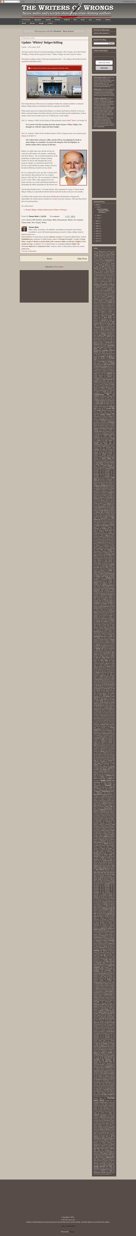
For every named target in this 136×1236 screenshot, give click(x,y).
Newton (95, 877)
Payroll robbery (98, 934)
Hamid (106, 620)
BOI (106, 341)
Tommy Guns (111, 1109)
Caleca (95, 373)
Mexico (111, 829)
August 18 (110, 305)
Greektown (112, 608)
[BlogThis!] (68, 217)
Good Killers (109, 602)
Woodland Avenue (107, 1162)
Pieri (111, 946)
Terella (95, 1077)
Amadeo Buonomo (108, 278)
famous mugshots (99, 531)
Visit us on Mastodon (68, 1226)
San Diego (102, 1018)
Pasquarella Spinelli (106, 926)
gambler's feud (99, 578)
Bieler (109, 330)
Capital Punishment (107, 379)
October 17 (98, 898)
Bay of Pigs (107, 323)
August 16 (96, 305)
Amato (95, 280)
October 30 (98, 903)
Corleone (98, 440)
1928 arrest (102, 254)
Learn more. (101, 126)
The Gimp (102, 1085)
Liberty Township (98, 754)
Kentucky (107, 729)
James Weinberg (103, 664)
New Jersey (102, 868)
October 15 (112, 897)
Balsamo (96, 312)
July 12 (95, 712)
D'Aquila (104, 453)
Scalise (107, 1022)
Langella (103, 741)
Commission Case (108, 434)
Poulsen (98, 20)
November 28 (97, 891)
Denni (111, 482)
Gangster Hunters (107, 582)
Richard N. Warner (110, 985)
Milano (106, 835)
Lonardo (110, 762)
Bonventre (103, 345)
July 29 (103, 715)
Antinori (102, 289)
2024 (97, 221)
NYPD (110, 894)
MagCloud (104, 787)
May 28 (95, 817)
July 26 (113, 714)
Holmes (104, 636)
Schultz (101, 1027)
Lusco (100, 774)
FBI (33, 220)
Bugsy (105, 366)
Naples (102, 857)
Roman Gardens (108, 995)
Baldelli (95, 311)
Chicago (112, 406)
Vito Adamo (110, 1138)
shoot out (98, 1043)
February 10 (97, 537)
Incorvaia (112, 644)
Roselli (95, 1000)
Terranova (112, 1077)
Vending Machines (104, 1132)
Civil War (103, 420)
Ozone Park (102, 913)
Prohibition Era (108, 967)
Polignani (98, 953)
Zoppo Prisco (111, 1172)
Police (107, 952)
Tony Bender (99, 1111)
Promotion (110, 968)
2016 (97, 241)
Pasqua (105, 925)
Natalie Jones (97, 860)
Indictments (96, 647)
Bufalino (105, 363)
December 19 (97, 470)
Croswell (110, 449)
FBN (112, 536)
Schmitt (107, 20)
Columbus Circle (109, 431)
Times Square (104, 1103)
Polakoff (102, 952)
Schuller (96, 1027)
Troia (111, 1117)
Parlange (104, 923)
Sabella (111, 1007)
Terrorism (105, 1079)
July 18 (106, 712)
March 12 (112, 794)
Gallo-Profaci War (110, 573)
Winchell (111, 1159)
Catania (110, 396)
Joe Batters (110, 687)
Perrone (101, 938)
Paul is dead (97, 931)
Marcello (105, 794)
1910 (113, 251)
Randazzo (110, 974)
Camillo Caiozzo (98, 376)
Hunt (75, 20)
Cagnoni (105, 370)
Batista (101, 321)
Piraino (97, 949)
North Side (112, 882)
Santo (95, 1021)
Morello (106, 844)
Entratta (104, 522)
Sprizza (113, 1054)
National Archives (107, 860)
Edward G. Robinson (99, 513)
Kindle (103, 732)
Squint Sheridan (99, 1055)
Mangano (97, 791)
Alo (100, 277)
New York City (108, 873)
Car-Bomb (96, 382)
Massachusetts (62, 220)
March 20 (103, 797)
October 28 (104, 901)
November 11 (99, 883)
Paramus (102, 921)
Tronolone (103, 1118)
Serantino (96, 1039)
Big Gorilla (110, 332)
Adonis (100, 265)
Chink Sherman (105, 413)
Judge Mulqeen (111, 709)
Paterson (103, 928)
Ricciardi (112, 983)
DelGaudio (109, 479)
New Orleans (100, 869)
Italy (97, 657)
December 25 (108, 473)
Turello (97, 1121)
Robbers (112, 986)
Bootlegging (105, 350)
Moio (107, 839)
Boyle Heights (106, 353)
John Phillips (111, 699)
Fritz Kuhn (103, 569)
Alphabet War (97, 278)
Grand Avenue (104, 605)
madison (110, 777)
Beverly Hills (103, 330)
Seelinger (98, 1033)
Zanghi (95, 1171)
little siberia (107, 759)
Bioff (100, 335)
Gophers (104, 603)
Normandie (107, 880)
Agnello (106, 265)
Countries (105, 444)
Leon (113, 751)
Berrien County (105, 329)
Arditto (103, 296)
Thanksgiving (106, 1080)
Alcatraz (106, 272)
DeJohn (102, 479)
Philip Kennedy (102, 943)
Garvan (111, 584)
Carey (106, 384)
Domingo (96, 498)
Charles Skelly (99, 402)
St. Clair (98, 1057)
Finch (106, 548)
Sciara (113, 1027)
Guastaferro (97, 614)
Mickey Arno (99, 833)
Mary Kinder (97, 808)
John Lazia (104, 697)
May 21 (99, 815)
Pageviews (110, 913)
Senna (111, 1033)
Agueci (97, 266)
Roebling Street (108, 994)
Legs (101, 750)
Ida (96, 642)
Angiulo (97, 287)
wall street (96, 1141)
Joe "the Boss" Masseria (108, 684)
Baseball (103, 320)
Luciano (104, 769)
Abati (102, 260)
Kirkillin (95, 733)
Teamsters (112, 1073)
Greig (101, 612)
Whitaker (96, 1153)
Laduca (111, 736)
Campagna (96, 378)
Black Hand (107, 335)
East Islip (106, 507)
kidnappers (110, 730)
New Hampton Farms (105, 866)
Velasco (96, 1132)
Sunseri (113, 1067)
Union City (98, 1123)
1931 (97, 256)
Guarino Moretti (109, 612)
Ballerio (110, 311)
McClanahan (109, 821)
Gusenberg (96, 618)
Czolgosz (110, 452)
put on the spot (102, 973)
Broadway (109, 356)
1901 (104, 251)
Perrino (95, 938)
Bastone (96, 321)
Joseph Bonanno (98, 705)
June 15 (102, 718)
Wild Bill (104, 1154)
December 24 (97, 473)
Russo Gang (109, 1006)
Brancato (98, 354)
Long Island (97, 763)
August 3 (110, 306)
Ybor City (96, 1169)
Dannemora (96, 459)
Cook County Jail (98, 438)
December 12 (103, 467)
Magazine (96, 787)
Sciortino (98, 1028)
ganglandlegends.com (99, 581)
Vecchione (110, 1130)
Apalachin (109, 289)
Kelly (95, 727)
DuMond (67, 20)
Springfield (96, 1054)
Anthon (95, 289)
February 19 (109, 539)
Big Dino (103, 332)
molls (111, 839)
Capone (96, 381)
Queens (96, 974)
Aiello (103, 266)
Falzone (100, 530)
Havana (107, 629)
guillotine (96, 615)
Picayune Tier (111, 944)
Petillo (113, 938)
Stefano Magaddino (107, 1063)
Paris (113, 921)
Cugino (106, 450)
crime (103, 449)
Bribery (110, 354)
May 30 (113, 817)
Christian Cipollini (105, 414)
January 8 (105, 672)
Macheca (109, 775)
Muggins (110, 848)
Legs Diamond (109, 750)
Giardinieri (96, 596)
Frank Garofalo (98, 560)
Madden (103, 777)
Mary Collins (109, 806)
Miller (97, 836)
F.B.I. (111, 528)
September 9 (108, 1037)
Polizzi (104, 953)
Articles (100, 300)
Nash (111, 859)
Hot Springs (97, 638)
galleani (96, 573)
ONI (99, 909)
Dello (103, 480)
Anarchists (105, 284)
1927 (111, 253)
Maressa (96, 800)
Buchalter (110, 361)
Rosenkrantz (108, 1001)
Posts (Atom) (58, 267)
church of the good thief (100, 417)
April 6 (106, 295)
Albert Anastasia (110, 271)
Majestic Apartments (105, 790)
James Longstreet (105, 663)
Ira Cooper (107, 651)
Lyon (90, 20)
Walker (111, 1139)
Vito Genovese (97, 1139)
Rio (107, 986)
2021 (97, 228)
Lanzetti (103, 742)
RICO (102, 986)
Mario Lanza (97, 803)
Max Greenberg (105, 812)
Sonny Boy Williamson (100, 1049)
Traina (104, 1114)
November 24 (97, 889)
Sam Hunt (96, 1016)
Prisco (111, 964)
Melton (97, 826)
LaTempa (101, 745)
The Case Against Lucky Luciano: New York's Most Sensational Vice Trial (104, 1084)
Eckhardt (96, 510)
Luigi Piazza (104, 772)
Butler (104, 369)
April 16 (108, 292)
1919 (96, 253)
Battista (107, 321)
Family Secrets (109, 530)
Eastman (106, 509)
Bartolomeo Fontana (107, 318)
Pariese (108, 921)
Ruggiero (110, 1004)
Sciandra (107, 1027)
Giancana (103, 594)
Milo (101, 836)
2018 (97, 236)
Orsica (95, 910)
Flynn (106, 552)
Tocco (111, 1105)
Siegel (102, 1045)
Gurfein (110, 617)
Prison (95, 965)
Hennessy (97, 632)
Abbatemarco (109, 260)
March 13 (97, 796)
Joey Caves (97, 691)
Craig (98, 446)
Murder (70, 220)
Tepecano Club (109, 1076)
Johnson (101, 703)
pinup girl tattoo (111, 947)
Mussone (103, 856)
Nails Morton (111, 856)
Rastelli (95, 976)
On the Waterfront (103, 907)
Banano (110, 312)
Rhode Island (99, 983)
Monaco (96, 841)
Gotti (111, 603)
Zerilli (110, 1171)
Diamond (105, 486)
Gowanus (96, 605)
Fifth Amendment (98, 548)
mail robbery (108, 788)
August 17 (103, 305)
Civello (97, 420)
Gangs (110, 581)
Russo (101, 1006)
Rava (111, 976)
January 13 (97, 667)
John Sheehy (99, 700)
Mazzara (106, 820)
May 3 (107, 817)
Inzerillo (95, 651)
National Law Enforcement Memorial (103, 862)
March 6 (110, 799)
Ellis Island (103, 519)
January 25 (101, 669)
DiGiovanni (96, 494)
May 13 (97, 814)
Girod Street (97, 599)
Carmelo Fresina (104, 387)
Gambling (109, 578)
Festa (106, 546)
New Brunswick (106, 865)
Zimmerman (97, 1172)
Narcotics (96, 859)
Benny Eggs (109, 327)
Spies (111, 1051)
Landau (96, 739)
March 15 (104, 796)
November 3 (108, 891)
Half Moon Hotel (99, 620)
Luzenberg (106, 774)
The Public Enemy (98, 1091)
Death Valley (97, 465)
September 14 (97, 1036)
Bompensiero (109, 342)
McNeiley (108, 824)
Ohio (107, 906)
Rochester (96, 992)
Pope (111, 955)
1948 (111, 256)
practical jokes (104, 958)
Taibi (102, 1070)
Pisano (104, 949)
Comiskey (104, 432)
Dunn (99, 504)
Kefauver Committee (107, 726)
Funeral (110, 569)
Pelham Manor (108, 934)
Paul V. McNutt (109, 932)
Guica (111, 614)
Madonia (110, 778)
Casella (97, 391)
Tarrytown (112, 1072)
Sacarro (96, 1009)
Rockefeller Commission (107, 992)
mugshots (102, 849)
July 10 (111, 711)
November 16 (108, 886)
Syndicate (110, 1069)
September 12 (108, 1034)
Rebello (110, 980)
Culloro (111, 450)
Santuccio (109, 1021)
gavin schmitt (97, 587)
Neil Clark (110, 863)
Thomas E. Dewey (108, 1096)
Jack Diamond (104, 658)
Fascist (95, 534)
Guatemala (104, 614)
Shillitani (103, 1042)
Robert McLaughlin (110, 989)
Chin (111, 411)
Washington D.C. (98, 1144)
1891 (99, 251)
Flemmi (104, 551)
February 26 (97, 543)
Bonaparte (105, 344)
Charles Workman (110, 402)
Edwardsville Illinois (110, 515)
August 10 (103, 303)
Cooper (106, 438)
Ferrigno (101, 546)
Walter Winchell (105, 1141)
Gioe (95, 597)
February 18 (101, 539)
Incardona (105, 644)
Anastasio (105, 286)
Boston (29, 220)
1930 (113, 254)
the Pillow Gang (108, 1089)
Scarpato (110, 1024)
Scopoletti (110, 1028)
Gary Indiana (97, 585)
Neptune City (97, 865)
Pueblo (104, 971)
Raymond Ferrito (98, 979)
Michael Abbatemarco (109, 832)
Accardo (108, 262)
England (112, 521)
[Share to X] (70, 217)
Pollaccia (110, 953)
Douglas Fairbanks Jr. (99, 503)
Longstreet (106, 763)
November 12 (108, 883)
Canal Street (105, 378)
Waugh (41, 23)
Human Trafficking (104, 641)
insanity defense (108, 650)
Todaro (95, 1106)
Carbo (95, 384)
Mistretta (102, 839)
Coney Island (108, 435)
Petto (104, 940)
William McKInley (99, 1156)
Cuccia (100, 450)
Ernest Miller (97, 524)
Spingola (110, 1052)
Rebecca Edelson (99, 980)
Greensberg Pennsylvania (100, 611)
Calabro (97, 372)
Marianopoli (103, 800)
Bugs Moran (99, 366)
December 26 (98, 474)
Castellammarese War (101, 394)
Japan (111, 672)
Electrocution (104, 518)
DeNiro (106, 482)
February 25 (110, 542)
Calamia (104, 372)
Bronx (95, 358)
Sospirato (110, 1049)
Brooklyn (112, 358)
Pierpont (96, 947)
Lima (113, 756)
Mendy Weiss (106, 827)
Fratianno (112, 564)
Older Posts (82, 258)
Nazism (95, 863)
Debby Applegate (107, 465)
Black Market (101, 336)
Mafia (55, 220)
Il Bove (101, 642)
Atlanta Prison (102, 302)
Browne (104, 360)
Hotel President (108, 638)
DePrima (103, 483)
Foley (111, 552)
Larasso (110, 742)
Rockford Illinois (98, 994)
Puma (95, 973)
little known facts (98, 759)
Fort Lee (102, 555)
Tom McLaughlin (104, 1108)
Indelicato (97, 645)
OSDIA (101, 910)
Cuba (95, 450)
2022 (97, 226)
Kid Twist (103, 730)
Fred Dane (96, 567)
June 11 (111, 717)
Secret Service (111, 1031)
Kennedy (103, 727)
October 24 (110, 900)
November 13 (97, 885)
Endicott (106, 521)
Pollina (95, 955)
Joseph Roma (99, 706)
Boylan (110, 351)
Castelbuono (97, 393)
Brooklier (103, 358)
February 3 (104, 543)
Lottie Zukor (106, 764)
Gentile (101, 591)
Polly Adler (103, 955)
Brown (98, 360)
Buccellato (102, 361)
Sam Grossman (108, 1015)
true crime (106, 1120)
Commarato (112, 432)
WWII (110, 1166)
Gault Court (110, 585)
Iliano (113, 642)
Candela (112, 378)
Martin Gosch (97, 805)
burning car (112, 367)
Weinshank (96, 1147)
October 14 (103, 897)
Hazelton (39, 220)
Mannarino (99, 793)
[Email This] (66, 217)
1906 (109, 251)
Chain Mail (109, 397)
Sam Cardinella (98, 1015)
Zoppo (104, 1172)
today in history (103, 1106)
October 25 (96, 901)
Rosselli (104, 1003)
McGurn (96, 824)
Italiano (113, 655)
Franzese (105, 564)
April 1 (101, 290)
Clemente (104, 422)
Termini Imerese (103, 1077)
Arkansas (96, 297)
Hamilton (112, 620)
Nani (97, 857)
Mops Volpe (98, 844)
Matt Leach (96, 812)
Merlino (113, 827)
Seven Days (104, 1039)
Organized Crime (107, 909)
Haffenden (112, 618)
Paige (95, 915)
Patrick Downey (98, 930)
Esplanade (105, 524)
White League (103, 1153)
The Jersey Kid (99, 1086)
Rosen (111, 1000)
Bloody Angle (97, 339)
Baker (105, 309)
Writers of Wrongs (108, 1165)
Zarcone (103, 1171)
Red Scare (107, 982)
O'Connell (103, 895)
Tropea (111, 1118)
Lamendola (110, 738)
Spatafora (104, 1051)
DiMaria (111, 494)
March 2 (97, 797)
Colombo (96, 428)
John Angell (106, 691)
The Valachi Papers (100, 1092)
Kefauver (98, 726)
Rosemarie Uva (103, 1000)
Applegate (37, 20)
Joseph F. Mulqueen (110, 705)
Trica (106, 1117)
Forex (100, 554)
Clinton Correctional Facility (102, 423)
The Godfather (111, 1085)
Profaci (110, 966)
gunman (96, 617)
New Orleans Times (108, 871)
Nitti (111, 879)
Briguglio (102, 356)
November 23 (108, 888)
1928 (95, 254)
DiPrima (105, 495)
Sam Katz (103, 1016)
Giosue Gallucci (109, 597)
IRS (100, 653)
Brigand (96, 356)
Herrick (111, 632)
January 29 (96, 670)
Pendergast (103, 935)
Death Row (110, 464)
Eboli (111, 509)
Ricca (106, 983)
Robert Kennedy (99, 989)
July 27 (97, 715)
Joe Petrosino (97, 688)
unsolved (107, 1126)
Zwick (102, 1174)
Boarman (110, 339)
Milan (101, 835)
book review (100, 347)
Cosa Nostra (108, 440)
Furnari (95, 570)
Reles (113, 982)
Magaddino (108, 785)
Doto (111, 501)
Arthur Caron (104, 299)
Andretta (112, 286)
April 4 (101, 295)
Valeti (113, 1129)
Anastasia (98, 286)
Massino (96, 811)
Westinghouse (108, 1150)
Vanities (103, 1130)
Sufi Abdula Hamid (98, 1067)
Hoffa (111, 634)
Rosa (103, 998)
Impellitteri (98, 644)
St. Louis (96, 1058)
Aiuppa (109, 266)
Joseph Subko (97, 708)
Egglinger (106, 516)
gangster (96, 582)
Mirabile (111, 838)
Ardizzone (110, 296)
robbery (98, 988)
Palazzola (101, 915)
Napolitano (110, 857)
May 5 (102, 818)
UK (107, 1121)
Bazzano (110, 324)
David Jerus (112, 461)
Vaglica (95, 1129)
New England (78, 220)
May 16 (103, 814)
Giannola (110, 594)
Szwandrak (96, 1070)
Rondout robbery (105, 997)
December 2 (108, 470)
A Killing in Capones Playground (106, 259)
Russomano (97, 1007)
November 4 (97, 892)
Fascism (110, 533)
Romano (96, 997)
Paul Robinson (99, 932)
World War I (103, 1163)
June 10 (104, 717)
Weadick (103, 1145)
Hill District (98, 634)
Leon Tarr (98, 753)
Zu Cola (97, 1174)
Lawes (113, 745)
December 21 (97, 471)
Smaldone (112, 1046)
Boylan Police (97, 353)
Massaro (96, 809)
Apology (96, 290)
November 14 (108, 885)
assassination (108, 300)
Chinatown (96, 413)
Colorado (96, 429)
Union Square (106, 1123)
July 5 (98, 717)
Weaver (110, 1145)
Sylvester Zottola (100, 1069)
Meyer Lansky (105, 830)
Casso (110, 391)
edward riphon (99, 515)
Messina (98, 829)
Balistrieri (103, 311)
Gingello (111, 596)
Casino (104, 391)
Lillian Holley (107, 756)
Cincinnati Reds (111, 419)
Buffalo (112, 363)
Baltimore (103, 312)
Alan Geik (104, 269)
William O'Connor (99, 1157)
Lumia (111, 772)
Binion (95, 335)
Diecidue (110, 489)
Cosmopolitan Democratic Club (103, 441)
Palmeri (102, 918)
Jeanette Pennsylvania (100, 675)
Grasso (95, 606)
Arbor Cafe (96, 296)
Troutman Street (98, 1120)
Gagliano (102, 570)
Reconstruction (98, 982)
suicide (107, 1067)
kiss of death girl (103, 733)
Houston (96, 639)
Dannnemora (105, 459)
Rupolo (95, 1006)
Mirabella (105, 838)
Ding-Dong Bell (97, 495)
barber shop (97, 317)
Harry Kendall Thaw (104, 626)
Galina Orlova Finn (108, 572)
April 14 (97, 292)
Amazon (110, 280)
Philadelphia (111, 940)
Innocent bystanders (109, 648)
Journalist (102, 709)
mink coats (98, 838)
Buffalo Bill (99, 364)
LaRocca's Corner (105, 744)
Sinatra (108, 1045)
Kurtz (111, 735)
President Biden (107, 959)
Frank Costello (109, 558)
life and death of (98, 756)
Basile (110, 320)
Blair (111, 338)
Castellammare (108, 393)
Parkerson (96, 923)
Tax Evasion (103, 1073)
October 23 (101, 900)
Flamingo (109, 549)
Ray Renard (110, 977)
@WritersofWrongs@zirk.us (102, 33)
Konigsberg (98, 735)
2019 (97, 233)
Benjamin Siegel (100, 327)
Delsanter (110, 480)
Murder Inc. (105, 853)
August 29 (103, 306)
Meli (114, 824)
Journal (96, 709)
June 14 (96, 718)
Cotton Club (107, 443)
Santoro (102, 1021)
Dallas (110, 453)
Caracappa (103, 382)
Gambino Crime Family (102, 576)
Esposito (112, 524)
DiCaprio (112, 488)
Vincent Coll (104, 1135)
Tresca (101, 1117)
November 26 (108, 889)
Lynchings (101, 775)
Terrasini (98, 1079)
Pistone (110, 949)
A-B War (97, 260)
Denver (96, 483)
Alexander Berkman (99, 274)
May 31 (97, 818)
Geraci (97, 593)
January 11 (101, 666)
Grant (111, 605)
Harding (98, 621)
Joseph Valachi (108, 708)
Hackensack (104, 618)
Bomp (101, 342)
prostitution (96, 970)
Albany (95, 271)
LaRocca (96, 744)
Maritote (104, 803)
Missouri (96, 839)
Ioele (101, 651)
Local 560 (102, 760)
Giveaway (96, 602)
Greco (105, 608)
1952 (95, 257)
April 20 (99, 293)
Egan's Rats (99, 516)
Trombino (96, 1118)
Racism (103, 974)
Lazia (111, 747)
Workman (96, 1163)
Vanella (97, 1130)
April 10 (107, 290)
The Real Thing (109, 1091)
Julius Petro (98, 711)
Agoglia (113, 265)
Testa (111, 1079)
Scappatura (98, 1024)
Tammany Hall (97, 1072)
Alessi (111, 272)
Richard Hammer (99, 985)
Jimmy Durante (97, 682)
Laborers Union (102, 736)
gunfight (111, 615)
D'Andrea (96, 453)
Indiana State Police (108, 645)
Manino (113, 791)
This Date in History (107, 1094)
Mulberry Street (111, 849)
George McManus (110, 591)
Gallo (101, 573)
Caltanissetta (109, 375)
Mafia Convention (107, 782)
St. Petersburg (106, 1058)
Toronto (102, 1112)
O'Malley (110, 895)
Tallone (107, 1070)
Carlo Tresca (105, 385)
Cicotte (95, 419)
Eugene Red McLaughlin (102, 525)
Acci (114, 262)
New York (97, 873)
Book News (111, 345)
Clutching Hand (104, 425)
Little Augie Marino (100, 757)
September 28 (108, 1036)
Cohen (107, 426)
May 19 (108, 814)
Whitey (44, 222)
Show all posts (68, 31)
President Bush (98, 961)
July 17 (101, 712)
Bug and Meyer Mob (109, 364)
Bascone (96, 320)
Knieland (112, 733)
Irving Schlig (106, 653)
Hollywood (97, 636)
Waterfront (106, 1144)
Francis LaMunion (108, 557)
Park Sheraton (100, 922)
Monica (111, 841)
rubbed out (103, 1004)
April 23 (105, 293)
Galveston (105, 575)
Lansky (110, 741)
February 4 (112, 543)
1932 (102, 256)
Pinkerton (102, 947)
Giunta (111, 599)
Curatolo (96, 452)
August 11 (110, 303)
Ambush (96, 281)
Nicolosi (106, 879)
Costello (96, 443)
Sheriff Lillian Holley (100, 1040)
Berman (96, 329)
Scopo (103, 1028)
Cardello (101, 384)
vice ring (106, 1133)
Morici (113, 844)
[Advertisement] (54, 286)
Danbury (96, 455)
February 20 (105, 540)
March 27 (96, 799)
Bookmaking (109, 347)
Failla (95, 530)
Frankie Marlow (97, 563)
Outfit (111, 910)
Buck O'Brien (97, 363)
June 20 (99, 720)
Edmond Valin (99, 512)
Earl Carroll (101, 506)
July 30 (109, 715)
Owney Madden (103, 912)
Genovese (97, 590)
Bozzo (113, 353)
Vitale (103, 1138)
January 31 (112, 670)
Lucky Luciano (103, 771)
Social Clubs (98, 1048)
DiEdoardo (96, 491)
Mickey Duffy (107, 833)
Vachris (111, 1127)
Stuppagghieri (109, 1066)
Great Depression (104, 606)
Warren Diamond (107, 1142)
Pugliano (110, 971)
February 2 (96, 540)
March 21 (110, 797)
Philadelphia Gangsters (102, 941)
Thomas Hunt (26, 222)
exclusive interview (106, 527)
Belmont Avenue (110, 326)
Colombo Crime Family (107, 428)
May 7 (113, 818)
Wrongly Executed (99, 1166)
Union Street (109, 1124)
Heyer (103, 633)
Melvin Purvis (104, 826)
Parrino (111, 923)
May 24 (105, 815)
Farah (110, 531)
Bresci (104, 354)
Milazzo (113, 835)
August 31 (96, 308)
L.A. (95, 736)
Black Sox (109, 336)
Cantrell (97, 379)
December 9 (97, 477)
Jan (98, 218)
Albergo (101, 271)
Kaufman (112, 724)
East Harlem (98, 507)
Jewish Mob (106, 679)
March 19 (112, 796)
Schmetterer (109, 1025)
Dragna (108, 503)
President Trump (100, 962)
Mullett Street (99, 851)
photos (95, 944)
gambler (113, 576)
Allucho (95, 277)
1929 (108, 254)
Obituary (96, 897)
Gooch (102, 602)
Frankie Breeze (108, 561)
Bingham (110, 333)
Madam (95, 777)
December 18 (109, 468)
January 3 (104, 670)
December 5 (97, 476)
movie (103, 848)
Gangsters (96, 584)
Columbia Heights (107, 429)
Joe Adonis (98, 685)
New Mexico (112, 868)
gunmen (103, 617)
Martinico (96, 806)
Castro (104, 396)
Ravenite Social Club (99, 977)
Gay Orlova (106, 587)
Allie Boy (110, 275)
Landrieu (96, 741)
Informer (98, 648)
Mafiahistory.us (97, 785)
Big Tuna (96, 333)
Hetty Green (97, 633)
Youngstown (103, 1169)
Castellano (96, 396)
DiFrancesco (105, 491)
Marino (104, 802)
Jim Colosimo (109, 681)
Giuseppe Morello (108, 600)
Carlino (97, 385)
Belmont (102, 326)
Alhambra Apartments (101, 275)
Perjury (111, 937)
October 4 (105, 903)
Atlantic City (111, 302)
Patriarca (110, 928)
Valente (107, 1129)
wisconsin (106, 1160)
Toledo (95, 1108)
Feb (98, 215)
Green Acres (99, 609)
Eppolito (111, 522)
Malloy (113, 790)
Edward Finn (109, 512)
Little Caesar (110, 757)
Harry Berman (97, 624)
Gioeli (100, 597)
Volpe (105, 1139)
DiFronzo (112, 491)
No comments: (55, 216)
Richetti (97, 986)
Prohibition (97, 967)
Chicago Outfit (110, 408)
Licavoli (111, 754)
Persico (107, 938)
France (110, 555)
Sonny (104, 1048)
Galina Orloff (97, 572)
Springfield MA (105, 1054)
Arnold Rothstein (105, 297)
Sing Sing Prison (102, 1046)
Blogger (72, 1231)
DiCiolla (104, 489)
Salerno (108, 1010)
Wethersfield (110, 1151)
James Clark (104, 661)
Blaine (106, 338)
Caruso (110, 388)
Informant (104, 647)
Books (95, 348)
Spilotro (96, 1052)
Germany (96, 594)
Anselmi (111, 287)
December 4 (108, 474)
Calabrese (112, 370)
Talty (112, 1070)
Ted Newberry (99, 1075)
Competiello (96, 435)
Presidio (110, 962)
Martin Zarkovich (108, 805)
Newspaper (110, 876)
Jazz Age (109, 673)
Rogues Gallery (98, 995)
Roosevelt (97, 998)
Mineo (113, 836)
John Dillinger (106, 696)
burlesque (103, 367)
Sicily (97, 1045)
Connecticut (97, 437)
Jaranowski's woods (99, 673)
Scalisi (113, 1022)
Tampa (105, 1072)
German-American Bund (107, 593)
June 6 (111, 721)
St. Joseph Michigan (107, 1057)
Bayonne (102, 324)
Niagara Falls (102, 877)
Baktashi (111, 309)
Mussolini (96, 856)
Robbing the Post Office (108, 988)
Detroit (103, 485)
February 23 (100, 542)
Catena (95, 397)
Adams (97, 263)
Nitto (95, 880)
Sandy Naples (108, 1019)
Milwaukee (106, 836)
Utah (105, 1127)
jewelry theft (98, 679)
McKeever (101, 824)
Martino (102, 806)
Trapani (110, 1114)
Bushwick (98, 369)
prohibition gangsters (99, 968)
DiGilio (104, 492)
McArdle (113, 820)
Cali (102, 373)
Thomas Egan (98, 1098)
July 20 (95, 714)
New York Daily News (99, 874)
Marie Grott (98, 802)
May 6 (107, 818)
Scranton (103, 1030)
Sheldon (111, 1039)
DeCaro (95, 467)
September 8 (97, 1037)
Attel (97, 303)
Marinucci (110, 802)
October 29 (112, 901)
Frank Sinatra (97, 561)
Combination (97, 432)
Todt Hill (111, 1106)
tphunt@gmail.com (27, 234)
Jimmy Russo (106, 682)
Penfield (111, 935)
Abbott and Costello (99, 262)
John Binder (102, 694)
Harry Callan (106, 624)
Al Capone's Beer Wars (108, 268)
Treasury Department (100, 1115)
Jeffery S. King (104, 676)
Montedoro (106, 842)
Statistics (96, 1063)
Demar (101, 482)
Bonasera (112, 344)
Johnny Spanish (104, 702)
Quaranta (110, 973)
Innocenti (98, 650)
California (109, 373)
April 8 (111, 295)
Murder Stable (108, 854)
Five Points (99, 549)
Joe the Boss (106, 688)
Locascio (110, 760)
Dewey (98, 486)
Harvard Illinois (99, 629)
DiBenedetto (105, 488)
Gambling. (96, 579)
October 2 (105, 898)
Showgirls (112, 1043)
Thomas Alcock (97, 1096)
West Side (96, 1148)
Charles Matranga (110, 400)
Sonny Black (111, 1048)
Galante (110, 570)
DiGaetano (98, 492)
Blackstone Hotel (98, 338)
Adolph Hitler (105, 263)
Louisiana (112, 766)
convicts (110, 437)
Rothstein (96, 1004)
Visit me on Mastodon (28, 251)
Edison (113, 510)
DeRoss (110, 483)
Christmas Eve (97, 416)
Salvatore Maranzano (106, 1013)
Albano (111, 269)
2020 (97, 231)
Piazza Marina (102, 944)
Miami (113, 830)
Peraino (105, 937)
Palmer (107, 916)
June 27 (98, 721)
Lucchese (96, 769)
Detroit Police (111, 485)
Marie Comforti (111, 800)
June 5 (104, 721)
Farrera (104, 533)
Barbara (110, 315)
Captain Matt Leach (107, 381)
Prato (111, 958)
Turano (113, 1120)
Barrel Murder (108, 317)
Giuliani (104, 599)
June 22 (106, 720)
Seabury (110, 1030)
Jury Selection (105, 723)
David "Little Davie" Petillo (100, 461)
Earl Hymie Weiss (110, 506)
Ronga (113, 997)
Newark (102, 876)
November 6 (97, 894)
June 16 (108, 718)
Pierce (105, 946)
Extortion (104, 528)
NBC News (102, 863)
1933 (107, 256)
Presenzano (97, 959)
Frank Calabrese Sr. (99, 558)
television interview (110, 1075)
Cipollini (48, 20)
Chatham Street (98, 405)
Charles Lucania (99, 400)
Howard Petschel (104, 639)
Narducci (104, 859)
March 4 (103, 799)
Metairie (104, 829)
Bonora (97, 345)
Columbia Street (98, 431)
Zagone (111, 1169)
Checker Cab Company (100, 406)
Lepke (104, 753)
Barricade (96, 318)
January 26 (110, 669)
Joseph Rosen (109, 706)
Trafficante (96, 1114)
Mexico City (96, 830)
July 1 (105, 711)
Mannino (109, 793)
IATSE (113, 641)
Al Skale (98, 269)
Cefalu (102, 397)
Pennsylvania (97, 937)
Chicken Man (102, 411)
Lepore (111, 753)
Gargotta (104, 584)
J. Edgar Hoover (105, 657)
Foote (95, 554)
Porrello (106, 956)
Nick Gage (110, 877)
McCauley (98, 821)
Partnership (96, 925)
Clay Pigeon (97, 422)
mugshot (96, 849)
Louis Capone (103, 766)
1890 (95, 251)
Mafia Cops (97, 784)
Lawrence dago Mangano (101, 747)
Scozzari (96, 1030)
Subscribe (104, 68)
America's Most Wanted (106, 281)
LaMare (103, 738)
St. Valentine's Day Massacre (104, 1059)
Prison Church (102, 965)
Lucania (110, 768)
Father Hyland (104, 534)
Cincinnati (101, 419)
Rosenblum (97, 1001)
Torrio (110, 1112)
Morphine (97, 845)
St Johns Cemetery (110, 1055)
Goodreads (97, 603)
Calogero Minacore (98, 375)
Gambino (112, 575)
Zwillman (108, 1174)
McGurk (110, 823)
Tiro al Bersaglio (103, 1105)
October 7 (98, 904)
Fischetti (112, 548)
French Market (105, 567)
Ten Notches (99, 1076)
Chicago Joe (100, 408)
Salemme (101, 1010)
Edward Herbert (111, 513)
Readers (109, 979)
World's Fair (98, 1165)
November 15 (97, 886)
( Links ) (50, 23)
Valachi (101, 1129)
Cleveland (112, 422)
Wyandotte (96, 1168)
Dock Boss (110, 497)
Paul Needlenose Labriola (108, 931)
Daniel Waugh (106, 458)
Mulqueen (109, 851)
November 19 (97, 888)
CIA (111, 417)
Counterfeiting (97, 444)
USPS (100, 1127)
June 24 (112, 720)
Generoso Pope (103, 588)
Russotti (104, 1007)
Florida (95, 552)
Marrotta (111, 803)
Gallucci (98, 575)
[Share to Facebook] (72, 217)
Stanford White (98, 1061)
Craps (103, 446)
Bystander (110, 369)
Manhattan (105, 791)
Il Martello (107, 642)
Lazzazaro (103, 748)
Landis (102, 739)
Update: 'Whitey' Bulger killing (42, 42)
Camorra (109, 376)
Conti (104, 437)
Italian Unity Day (104, 654)
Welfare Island (109, 1147)
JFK (103, 681)
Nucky (104, 894)
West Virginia (36, 222)
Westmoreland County (99, 1151)
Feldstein (106, 545)
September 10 (97, 1034)
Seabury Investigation (99, 1031)
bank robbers (104, 314)
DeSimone (96, 485)
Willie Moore (97, 1159)
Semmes (105, 1033)
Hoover (111, 636)
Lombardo (103, 762)
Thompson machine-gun (100, 1102)
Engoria (97, 522)
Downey (57, 20)
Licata (105, 754)
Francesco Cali (97, 557)
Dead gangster (100, 462)
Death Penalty (100, 464)
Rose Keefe (110, 998)
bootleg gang (107, 348)
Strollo (102, 1066)
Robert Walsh (109, 991)
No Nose (100, 880)
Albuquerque (99, 272)
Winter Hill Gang (98, 1160)
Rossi (110, 1003)
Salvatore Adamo (102, 1012)
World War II (111, 1163)
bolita (111, 341)
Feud (111, 546)
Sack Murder (104, 1009)
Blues (104, 339)
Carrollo (103, 388)
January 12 (110, 666)
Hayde (113, 629)
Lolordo (96, 762)
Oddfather (105, 904)
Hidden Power (111, 633)
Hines (105, 634)
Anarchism (96, 284)
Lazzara (96, 748)
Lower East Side (100, 768)
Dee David (105, 477)
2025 (97, 205)
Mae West (96, 780)
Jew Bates (112, 678)
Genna (111, 588)
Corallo (113, 438)
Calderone (110, 372)
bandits (95, 314)
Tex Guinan (97, 1080)
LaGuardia (96, 738)
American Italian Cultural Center (103, 283)
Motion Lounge (105, 845)
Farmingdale (97, 533)
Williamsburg (109, 1157)
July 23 (107, 714)
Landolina (109, 739)
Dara (111, 459)
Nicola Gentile (97, 879)
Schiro (102, 1025)
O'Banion (96, 895)
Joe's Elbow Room (108, 690)
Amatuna (102, 280)
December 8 (108, 476)
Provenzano (108, 970)
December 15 (100, 468)
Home (49, 258)
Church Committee (108, 416)
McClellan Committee (99, 823)
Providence (97, 971)
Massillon (110, 809)
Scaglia (101, 1022)
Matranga (102, 811)
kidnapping (96, 732)
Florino (101, 552)
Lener (108, 751)
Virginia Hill (104, 1136)
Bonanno (96, 344)
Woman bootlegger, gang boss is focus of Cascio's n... (103, 210)
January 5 (98, 672)
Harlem (105, 621)
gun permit (103, 615)
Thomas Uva (108, 1100)
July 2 (111, 712)
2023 (97, 223)
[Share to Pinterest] (74, 217)
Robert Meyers (99, 991)
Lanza (95, 742)
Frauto (97, 566)
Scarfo (104, 1024)
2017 (97, 238)
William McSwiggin (110, 1156)
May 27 (111, 815)
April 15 (103, 292)
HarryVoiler (112, 627)
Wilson (104, 1159)
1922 (106, 253)
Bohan (101, 341)
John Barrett (102, 693)
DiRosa (111, 495)
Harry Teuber (103, 627)
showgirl (105, 1043)
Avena (109, 308)
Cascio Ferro (103, 390)
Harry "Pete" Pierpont (107, 623)
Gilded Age (103, 596)
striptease (96, 1066)
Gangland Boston (107, 579)
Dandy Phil (107, 456)
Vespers (100, 1133)
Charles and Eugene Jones (108, 399)
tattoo (96, 1073)
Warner (32, 23)
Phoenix (110, 943)
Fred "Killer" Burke (107, 566)
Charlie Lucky (109, 403)
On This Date (26, 20)
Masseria (102, 809)
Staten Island (108, 1061)
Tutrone (103, 1121)
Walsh (24, 23)
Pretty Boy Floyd (98, 964)
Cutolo (102, 452)
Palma (101, 916)
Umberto (112, 1121)
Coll (112, 426)
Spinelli (102, 1052)
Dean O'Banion (110, 462)
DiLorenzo (104, 494)
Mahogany (99, 788)
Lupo (95, 774)
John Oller (103, 699)
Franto (99, 564)
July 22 (101, 714)
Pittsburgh (97, 950)
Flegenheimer (97, 551)
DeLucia (96, 482)
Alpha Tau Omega (108, 277)
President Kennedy (109, 961)
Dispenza (102, 497)
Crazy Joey (110, 446)
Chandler (96, 399)
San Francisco (111, 1018)
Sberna (95, 1022)
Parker (110, 922)
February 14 (105, 537)
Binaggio (103, 333)
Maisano (96, 790)
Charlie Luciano (100, 403)
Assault (95, 302)
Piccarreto (98, 946)
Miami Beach (99, 832)
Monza (113, 842)
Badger (100, 309)
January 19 (105, 667)
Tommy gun (103, 1109)
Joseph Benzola (109, 703)
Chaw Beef (109, 405)
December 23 (108, 471)
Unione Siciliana (98, 1126)
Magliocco (112, 787)
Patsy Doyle (110, 929)
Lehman (96, 751)
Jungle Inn (96, 723)
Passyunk (96, 928)
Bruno (95, 361)
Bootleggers (97, 350)
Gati (103, 585)
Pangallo (104, 919)
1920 (101, 253)
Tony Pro (107, 1111)
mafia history (108, 784)
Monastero (103, 841)
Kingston (110, 732)
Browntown (110, 360)
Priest (106, 964)
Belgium (96, 326)
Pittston (105, 950)
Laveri (107, 745)
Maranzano (97, 794)
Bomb (95, 342)
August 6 (103, 308)
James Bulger (47, 220)
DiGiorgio (110, 492)
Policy (113, 952)
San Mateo (99, 1019)
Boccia (95, 341)
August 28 (96, 306)
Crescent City (98, 447)
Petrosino (98, 940)
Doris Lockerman (104, 501)
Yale (111, 1168)
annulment (104, 287)
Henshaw (104, 632)
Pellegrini (96, 935)
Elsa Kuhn (110, 519)
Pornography (97, 956)
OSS (106, 910)
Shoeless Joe (111, 1042)
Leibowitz (102, 751)
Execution (96, 528)
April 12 (113, 290)
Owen (95, 912)
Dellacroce (96, 480)
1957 (99, 257)
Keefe (83, 20)
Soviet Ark (96, 1051)
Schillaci (96, 1025)
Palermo (108, 915)
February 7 (98, 545)
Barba (103, 315)
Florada (111, 551)
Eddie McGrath (104, 510)
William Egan (111, 1154)
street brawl (110, 1064)
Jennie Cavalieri (103, 678)
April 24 (111, 293)
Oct (98, 207)
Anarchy (112, 284)
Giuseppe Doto (97, 600)
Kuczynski (105, 735)
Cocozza (101, 426)
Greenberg (109, 609)
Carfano (112, 384)
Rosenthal (96, 1003)
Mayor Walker (98, 820)
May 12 (113, 812)
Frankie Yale (106, 563)
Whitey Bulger (97, 1154)
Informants (112, 647)
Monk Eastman (98, 842)
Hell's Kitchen (108, 630)
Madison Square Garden (100, 778)
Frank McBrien (108, 560)
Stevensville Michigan (99, 1064)
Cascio (95, 390)
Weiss (102, 1147)
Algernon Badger (110, 274)
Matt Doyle (110, 811)
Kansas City (104, 724)
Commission (98, 434)
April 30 (95, 295)
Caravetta (110, 382)
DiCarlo (97, 489)
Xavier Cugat (105, 1168)
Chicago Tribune (100, 410)
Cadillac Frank (97, 370)
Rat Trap (103, 976)
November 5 (108, 892)
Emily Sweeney (97, 521)
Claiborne (110, 420)
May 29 (101, 817)
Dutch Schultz (107, 504)
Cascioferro (112, 390)
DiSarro (95, 497)
